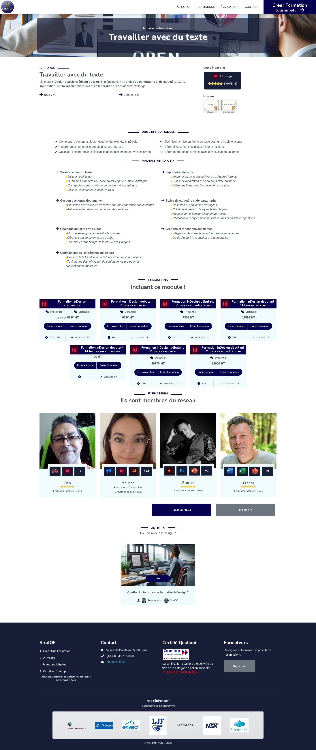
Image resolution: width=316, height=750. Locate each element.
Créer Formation (78, 326)
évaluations (230, 6)
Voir (158, 578)
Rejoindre (245, 510)
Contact (251, 6)
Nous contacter (116, 661)
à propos (184, 6)
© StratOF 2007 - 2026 (158, 743)
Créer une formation (56, 651)
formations (206, 6)
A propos (49, 658)
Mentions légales (54, 664)
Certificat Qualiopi (55, 671)
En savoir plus (55, 326)
